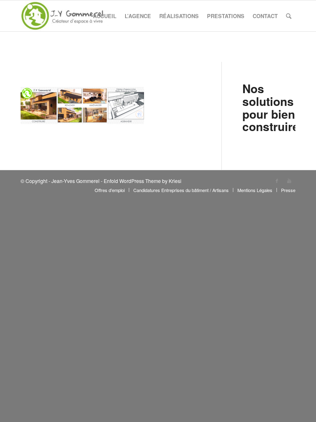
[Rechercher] (288, 15)
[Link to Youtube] (289, 180)
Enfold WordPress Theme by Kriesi (142, 180)
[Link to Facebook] (277, 180)
